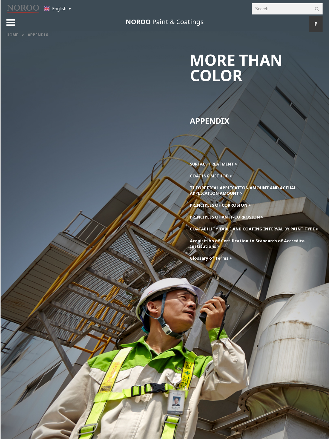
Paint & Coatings (165, 21)
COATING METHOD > (211, 176)
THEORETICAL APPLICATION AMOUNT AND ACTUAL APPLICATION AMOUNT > (243, 190)
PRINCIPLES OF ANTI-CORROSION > (226, 217)
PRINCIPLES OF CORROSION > (220, 205)
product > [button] (308, 24)
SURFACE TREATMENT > (213, 164)
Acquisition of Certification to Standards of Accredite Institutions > (247, 243)
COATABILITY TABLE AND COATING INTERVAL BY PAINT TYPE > (254, 229)
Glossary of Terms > (211, 258)
